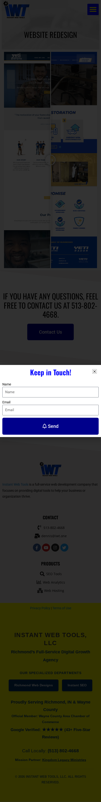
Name (6, 384)
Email (6, 402)
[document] (50, 401)
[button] (94, 371)
